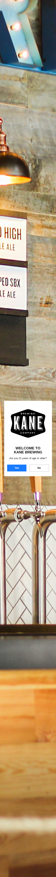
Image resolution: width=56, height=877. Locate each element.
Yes (17, 468)
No (39, 468)
